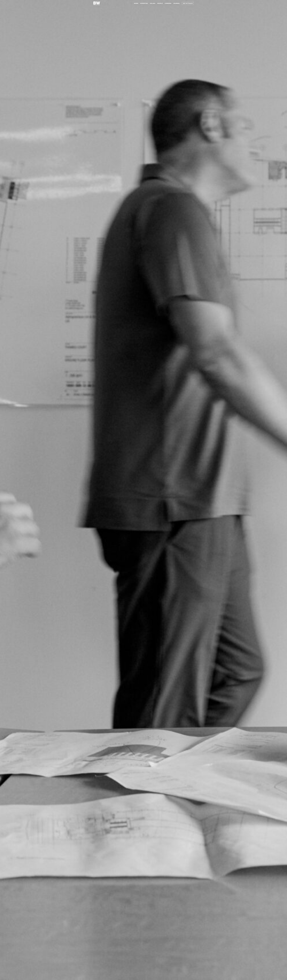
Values (152, 3)
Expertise (144, 3)
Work (136, 3)
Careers (168, 3)
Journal (176, 3)
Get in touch (188, 3)
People (160, 3)
